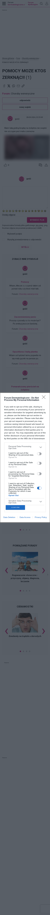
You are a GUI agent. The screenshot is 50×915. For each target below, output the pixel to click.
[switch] (39, 453)
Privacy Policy (41, 517)
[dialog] (25, 457)
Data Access (25, 517)
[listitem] (25, 447)
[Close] (44, 398)
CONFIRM (15, 507)
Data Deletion (9, 517)
